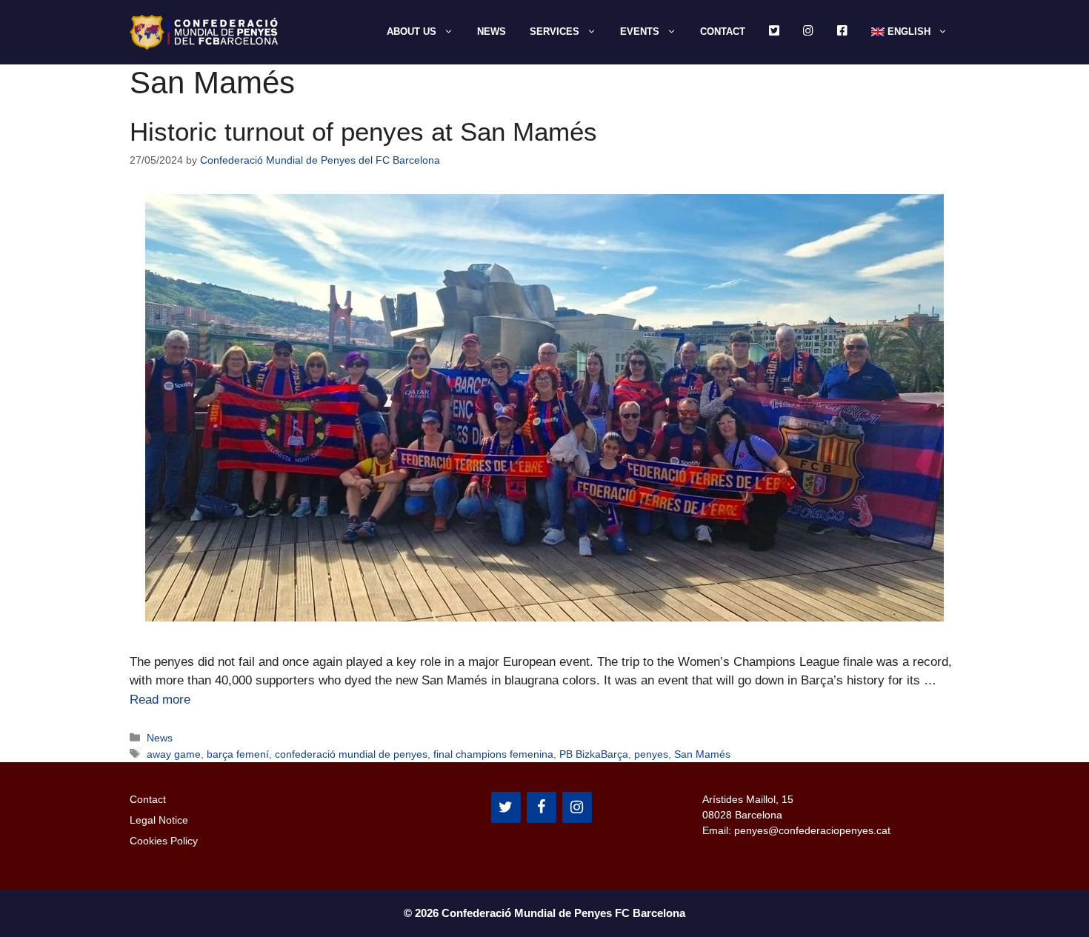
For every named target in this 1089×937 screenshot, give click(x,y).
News (491, 31)
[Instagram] (577, 807)
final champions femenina (493, 754)
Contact (722, 31)
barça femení (238, 754)
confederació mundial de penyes (351, 754)
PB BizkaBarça (593, 754)
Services (554, 31)
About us (411, 31)
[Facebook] (541, 807)
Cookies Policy (164, 841)
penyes (651, 754)
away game (174, 754)
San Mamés (702, 754)
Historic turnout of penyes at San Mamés (363, 131)
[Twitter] (506, 807)
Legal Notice (159, 820)
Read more (160, 700)
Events (639, 31)
